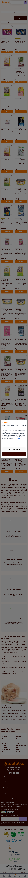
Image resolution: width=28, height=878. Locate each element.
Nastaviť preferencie (13, 450)
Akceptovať (13, 455)
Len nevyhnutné (13, 445)
